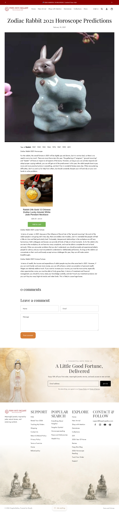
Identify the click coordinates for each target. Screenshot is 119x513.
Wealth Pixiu (55, 438)
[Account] (106, 9)
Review (74, 443)
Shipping (34, 428)
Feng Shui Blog (77, 447)
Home (33, 447)
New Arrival (76, 420)
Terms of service (36, 443)
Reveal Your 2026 (37, 420)
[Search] (101, 9)
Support (75, 461)
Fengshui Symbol (57, 427)
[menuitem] (86, 9)
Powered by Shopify (26, 508)
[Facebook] (95, 424)
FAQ (32, 417)
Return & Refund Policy (38, 436)
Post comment (28, 335)
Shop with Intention (78, 424)
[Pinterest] (109, 424)
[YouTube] (105, 424)
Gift (73, 436)
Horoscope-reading (58, 431)
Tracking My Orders (37, 424)
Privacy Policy (83, 389)
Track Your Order (78, 457)
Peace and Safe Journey (59, 435)
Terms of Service (95, 389)
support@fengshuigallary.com (103, 421)
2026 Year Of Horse (79, 439)
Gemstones (76, 428)
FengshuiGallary (14, 508)
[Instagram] (100, 424)
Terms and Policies (108, 508)
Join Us (105, 383)
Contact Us (34, 432)
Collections (76, 432)
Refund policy (35, 451)
